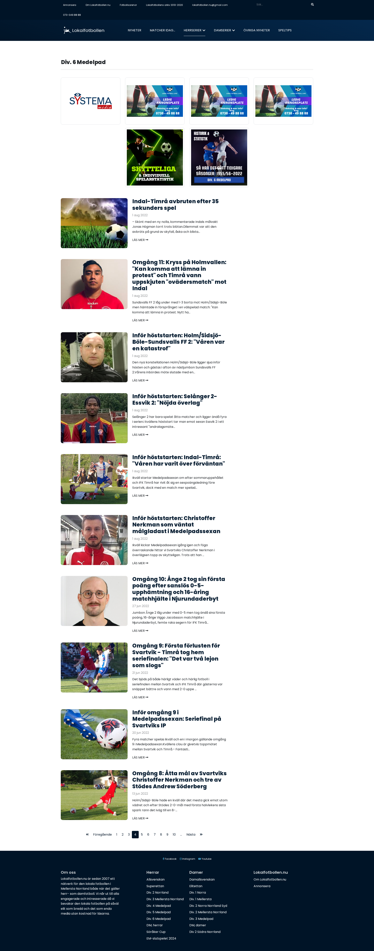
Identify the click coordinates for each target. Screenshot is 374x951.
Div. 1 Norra (197, 892)
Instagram (188, 858)
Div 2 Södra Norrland (205, 932)
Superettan (155, 886)
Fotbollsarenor (128, 5)
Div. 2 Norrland (157, 892)
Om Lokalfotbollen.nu (98, 5)
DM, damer (197, 925)
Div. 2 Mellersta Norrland (208, 912)
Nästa (190, 834)
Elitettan (195, 886)
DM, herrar (154, 925)
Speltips (285, 30)
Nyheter (134, 30)
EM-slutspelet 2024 (161, 938)
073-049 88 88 (72, 15)
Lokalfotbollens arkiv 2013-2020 (164, 5)
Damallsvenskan (202, 879)
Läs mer (139, 240)
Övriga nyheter (256, 30)
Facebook (170, 858)
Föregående (102, 834)
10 (174, 834)
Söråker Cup (156, 932)
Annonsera (69, 5)
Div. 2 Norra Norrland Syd (208, 906)
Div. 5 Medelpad (158, 912)
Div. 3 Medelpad (201, 919)
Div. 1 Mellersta (200, 899)
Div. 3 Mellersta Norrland (165, 899)
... (181, 834)
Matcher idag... (162, 30)
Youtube (206, 858)
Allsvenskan (155, 879)
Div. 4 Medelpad (158, 906)
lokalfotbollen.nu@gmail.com (210, 5)
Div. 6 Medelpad (158, 919)
